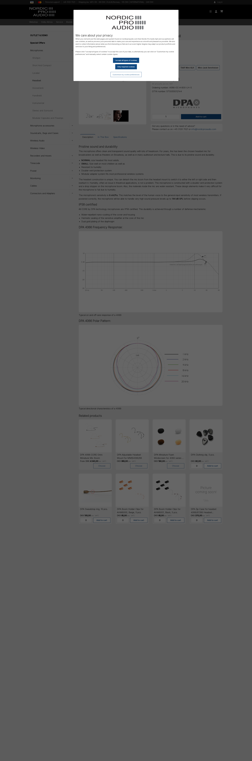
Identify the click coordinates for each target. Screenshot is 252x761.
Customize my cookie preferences (126, 75)
